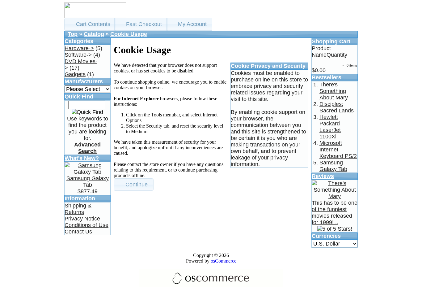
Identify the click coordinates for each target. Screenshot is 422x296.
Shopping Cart (331, 41)
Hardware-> (79, 48)
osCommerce (223, 260)
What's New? (82, 158)
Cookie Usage (128, 34)
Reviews (323, 176)
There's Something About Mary (333, 91)
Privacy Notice (82, 218)
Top (73, 34)
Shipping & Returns (78, 208)
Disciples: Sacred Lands (336, 107)
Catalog (94, 34)
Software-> (78, 55)
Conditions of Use (86, 225)
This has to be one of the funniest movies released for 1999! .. (334, 212)
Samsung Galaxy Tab (87, 181)
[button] (90, 24)
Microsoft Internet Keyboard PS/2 (338, 149)
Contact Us (78, 232)
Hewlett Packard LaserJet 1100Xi (330, 127)
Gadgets (75, 74)
